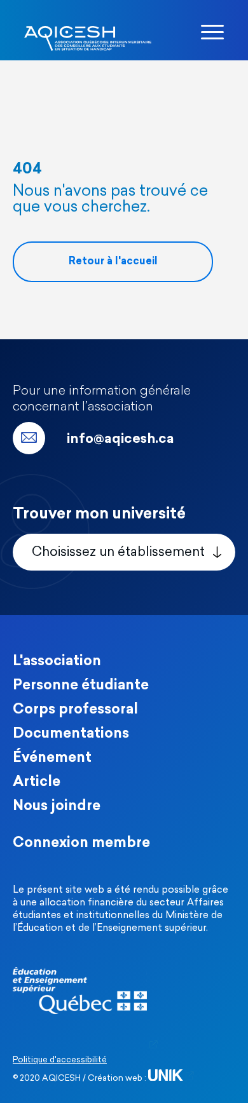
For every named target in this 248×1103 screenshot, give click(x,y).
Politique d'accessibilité (60, 1060)
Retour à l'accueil (113, 262)
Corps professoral (75, 710)
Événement (52, 758)
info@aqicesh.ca (120, 439)
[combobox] (124, 552)
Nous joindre (56, 806)
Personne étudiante (81, 686)
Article (36, 782)
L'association (57, 661)
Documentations (71, 734)
